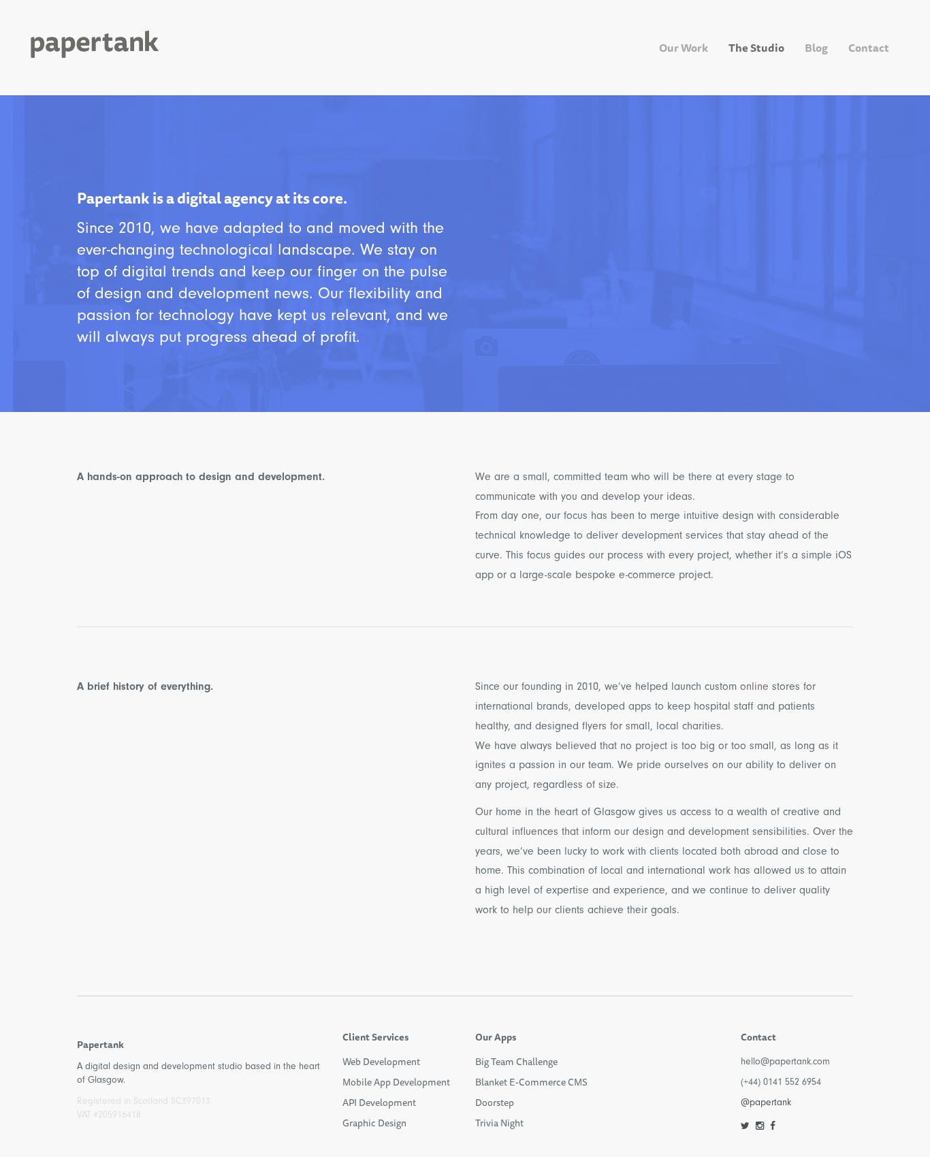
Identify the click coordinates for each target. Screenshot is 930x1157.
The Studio (756, 48)
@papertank (766, 1102)
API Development (379, 1102)
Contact (868, 48)
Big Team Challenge (516, 1061)
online (754, 686)
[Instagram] (760, 1126)
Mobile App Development (396, 1082)
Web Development (381, 1061)
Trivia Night (499, 1122)
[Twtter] (745, 1126)
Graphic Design (374, 1122)
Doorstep (494, 1102)
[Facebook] (772, 1126)
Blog (816, 48)
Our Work (683, 48)
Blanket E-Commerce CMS (531, 1082)
